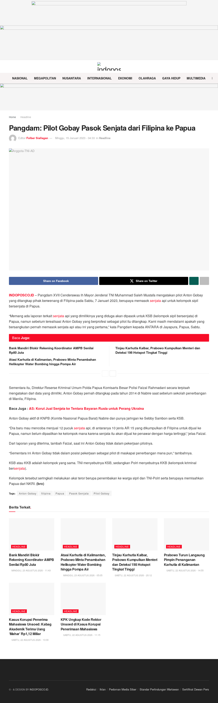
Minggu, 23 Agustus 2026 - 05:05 (82, 575)
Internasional (99, 78)
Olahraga (147, 78)
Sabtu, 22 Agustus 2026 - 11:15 (81, 635)
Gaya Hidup (171, 78)
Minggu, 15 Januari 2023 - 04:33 (75, 138)
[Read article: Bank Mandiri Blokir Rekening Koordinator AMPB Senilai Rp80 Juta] (31, 534)
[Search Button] (207, 66)
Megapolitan (45, 78)
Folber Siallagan (37, 138)
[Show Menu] (11, 66)
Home (12, 117)
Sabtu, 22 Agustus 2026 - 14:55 (185, 570)
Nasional (20, 78)
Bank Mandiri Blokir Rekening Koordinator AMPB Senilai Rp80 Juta (51, 350)
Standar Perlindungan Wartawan (159, 689)
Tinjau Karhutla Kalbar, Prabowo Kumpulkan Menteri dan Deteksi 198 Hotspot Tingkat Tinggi (157, 350)
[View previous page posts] (105, 373)
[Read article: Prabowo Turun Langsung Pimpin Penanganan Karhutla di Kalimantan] (186, 534)
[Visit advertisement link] (109, 96)
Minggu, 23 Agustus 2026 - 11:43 (31, 570)
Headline (25, 117)
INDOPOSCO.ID (39, 689)
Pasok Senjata (79, 493)
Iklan (103, 689)
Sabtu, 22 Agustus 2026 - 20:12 (133, 575)
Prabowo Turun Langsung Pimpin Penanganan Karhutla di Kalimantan (184, 559)
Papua (60, 493)
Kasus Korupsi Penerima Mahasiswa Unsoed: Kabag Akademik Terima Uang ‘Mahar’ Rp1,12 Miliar (30, 626)
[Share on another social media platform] (204, 281)
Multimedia (196, 78)
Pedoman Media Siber (122, 689)
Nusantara (71, 78)
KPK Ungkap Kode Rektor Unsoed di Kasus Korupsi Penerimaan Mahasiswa (81, 624)
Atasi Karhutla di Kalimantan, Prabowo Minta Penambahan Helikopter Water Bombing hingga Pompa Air (52, 361)
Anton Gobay (27, 493)
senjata (155, 300)
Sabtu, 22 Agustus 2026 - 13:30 (30, 639)
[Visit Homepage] (109, 66)
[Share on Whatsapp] (194, 281)
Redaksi (91, 689)
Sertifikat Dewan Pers (195, 689)
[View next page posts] (113, 373)
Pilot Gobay (101, 493)
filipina (46, 493)
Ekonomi (125, 78)
